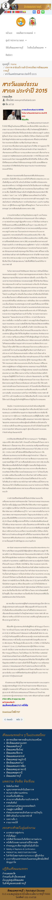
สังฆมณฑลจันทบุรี (14, 746)
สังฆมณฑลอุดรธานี (14, 772)
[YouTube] (39, 11)
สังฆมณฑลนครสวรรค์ (15, 756)
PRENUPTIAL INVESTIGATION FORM (21, 852)
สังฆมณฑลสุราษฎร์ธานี (16, 759)
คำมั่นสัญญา (11, 836)
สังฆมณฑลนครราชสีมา (16, 766)
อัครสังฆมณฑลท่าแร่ (14, 762)
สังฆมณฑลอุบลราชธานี (16, 769)
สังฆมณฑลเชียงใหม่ (14, 749)
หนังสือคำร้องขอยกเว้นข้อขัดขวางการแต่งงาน (24, 839)
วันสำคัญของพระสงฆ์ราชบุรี (14, 883)
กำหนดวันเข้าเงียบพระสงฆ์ (13, 876)
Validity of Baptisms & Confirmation (20, 849)
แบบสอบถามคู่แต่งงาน (15, 832)
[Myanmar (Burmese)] (24, 11)
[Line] (43, 11)
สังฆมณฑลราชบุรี (13, 775)
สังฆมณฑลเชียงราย (14, 752)
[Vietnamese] (18, 11)
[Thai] (21, 11)
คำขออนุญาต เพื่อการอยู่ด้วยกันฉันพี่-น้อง (22, 845)
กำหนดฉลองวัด (8, 873)
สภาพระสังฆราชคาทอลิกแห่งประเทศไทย (23, 739)
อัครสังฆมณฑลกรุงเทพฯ (16, 743)
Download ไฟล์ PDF (11, 711)
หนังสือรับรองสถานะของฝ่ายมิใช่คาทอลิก (22, 842)
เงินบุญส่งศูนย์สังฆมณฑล (13, 880)
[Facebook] (34, 11)
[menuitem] (9, 33)
